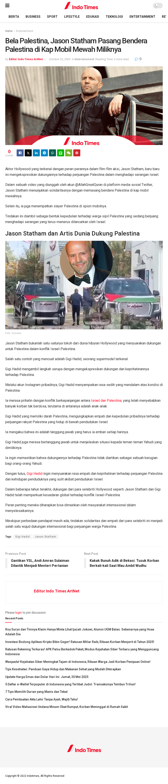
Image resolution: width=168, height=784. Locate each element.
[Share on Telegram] (44, 152)
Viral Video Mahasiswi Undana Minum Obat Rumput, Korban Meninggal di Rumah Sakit (66, 707)
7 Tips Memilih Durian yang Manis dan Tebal (36, 691)
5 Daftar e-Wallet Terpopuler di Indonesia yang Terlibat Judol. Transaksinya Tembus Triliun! (70, 684)
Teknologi (114, 16)
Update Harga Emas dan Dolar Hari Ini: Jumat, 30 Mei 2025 (46, 677)
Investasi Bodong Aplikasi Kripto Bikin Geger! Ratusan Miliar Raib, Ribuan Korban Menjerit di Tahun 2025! (79, 642)
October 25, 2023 (59, 59)
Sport (52, 16)
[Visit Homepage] (81, 5)
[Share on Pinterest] (76, 152)
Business (33, 16)
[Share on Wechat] (68, 152)
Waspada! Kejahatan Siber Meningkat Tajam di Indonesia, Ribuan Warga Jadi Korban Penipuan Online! (77, 662)
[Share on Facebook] (20, 152)
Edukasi (92, 16)
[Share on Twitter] (28, 152)
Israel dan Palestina (106, 400)
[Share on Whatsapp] (52, 152)
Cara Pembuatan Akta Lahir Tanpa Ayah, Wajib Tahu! (41, 699)
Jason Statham (45, 536)
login (18, 612)
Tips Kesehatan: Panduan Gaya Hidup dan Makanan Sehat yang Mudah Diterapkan (63, 669)
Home (8, 31)
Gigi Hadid (34, 473)
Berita (14, 16)
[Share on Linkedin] (36, 152)
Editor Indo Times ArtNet (26, 59)
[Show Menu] (7, 5)
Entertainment (142, 16)
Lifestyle (72, 16)
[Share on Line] (60, 152)
